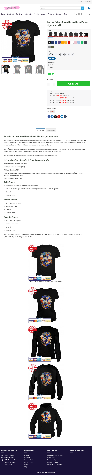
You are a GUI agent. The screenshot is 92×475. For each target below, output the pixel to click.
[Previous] (4, 41)
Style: (50, 30)
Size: (50, 51)
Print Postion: (52, 62)
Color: (50, 39)
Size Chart (10, 14)
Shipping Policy (51, 460)
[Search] (82, 8)
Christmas (19, 14)
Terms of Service (29, 460)
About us (26, 455)
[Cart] (89, 8)
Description (40, 130)
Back (51, 67)
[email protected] (9, 237)
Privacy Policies (28, 462)
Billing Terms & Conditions (54, 464)
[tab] (40, 130)
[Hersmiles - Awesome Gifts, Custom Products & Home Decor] (19, 8)
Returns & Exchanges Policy (55, 455)
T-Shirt (36, 14)
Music (43, 14)
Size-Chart (27, 457)
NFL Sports (50, 14)
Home (3, 14)
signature (52, 111)
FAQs (25, 467)
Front (51, 65)
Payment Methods (52, 462)
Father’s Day (28, 14)
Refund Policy (51, 130)
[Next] (41, 41)
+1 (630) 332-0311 (9, 455)
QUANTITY (50, 80)
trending (54, 108)
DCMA (26, 464)
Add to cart (73, 84)
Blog (65, 14)
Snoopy (58, 14)
